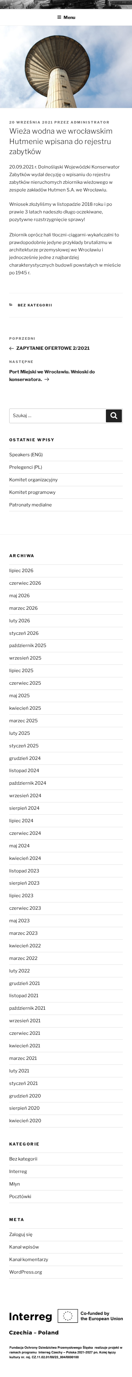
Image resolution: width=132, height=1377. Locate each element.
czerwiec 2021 (24, 1033)
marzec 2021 (23, 1058)
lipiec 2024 (21, 821)
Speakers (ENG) (26, 454)
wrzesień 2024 (25, 795)
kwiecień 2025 (25, 708)
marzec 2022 (23, 958)
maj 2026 (19, 595)
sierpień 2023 (24, 883)
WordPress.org (25, 1272)
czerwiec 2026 (25, 583)
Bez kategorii (35, 305)
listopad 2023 (24, 871)
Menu (69, 17)
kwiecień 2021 (24, 1046)
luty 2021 (19, 1071)
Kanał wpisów (24, 1247)
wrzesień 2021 (25, 1020)
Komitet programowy (32, 492)
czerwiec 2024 (25, 833)
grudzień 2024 (25, 758)
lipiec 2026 (21, 570)
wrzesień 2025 (25, 658)
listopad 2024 (24, 770)
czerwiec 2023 (25, 908)
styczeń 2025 (24, 746)
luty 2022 (19, 971)
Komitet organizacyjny (33, 480)
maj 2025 (19, 695)
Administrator (90, 122)
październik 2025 (27, 645)
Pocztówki (20, 1196)
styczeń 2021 (23, 1083)
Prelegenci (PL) (25, 467)
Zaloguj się (21, 1234)
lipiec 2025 (21, 670)
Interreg (18, 1171)
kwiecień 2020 (25, 1120)
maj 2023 (19, 921)
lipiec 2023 (21, 895)
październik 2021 (27, 1008)
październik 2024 (27, 783)
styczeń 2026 (24, 633)
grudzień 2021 (24, 983)
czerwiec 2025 (25, 683)
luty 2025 (19, 733)
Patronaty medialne (30, 505)
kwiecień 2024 (25, 858)
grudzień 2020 (25, 1096)
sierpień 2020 (24, 1108)
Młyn (14, 1184)
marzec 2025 (23, 721)
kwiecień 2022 (25, 946)
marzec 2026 (23, 608)
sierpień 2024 (24, 808)
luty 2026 (19, 621)
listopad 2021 (23, 995)
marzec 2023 (23, 933)
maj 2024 (19, 846)
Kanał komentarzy (28, 1259)
